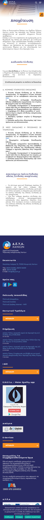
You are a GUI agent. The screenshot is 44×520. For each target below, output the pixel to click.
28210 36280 (11, 268)
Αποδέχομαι (9, 517)
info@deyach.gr (14, 271)
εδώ (7, 98)
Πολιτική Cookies (9, 302)
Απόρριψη (19, 517)
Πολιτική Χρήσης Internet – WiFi (15, 304)
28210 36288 (11, 270)
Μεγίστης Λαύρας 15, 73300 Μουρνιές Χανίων (20, 264)
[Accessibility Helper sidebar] (41, 14)
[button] (40, 3)
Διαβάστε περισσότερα (32, 517)
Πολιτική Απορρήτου (11, 299)
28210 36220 (21, 268)
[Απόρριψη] (41, 513)
